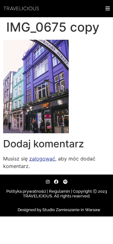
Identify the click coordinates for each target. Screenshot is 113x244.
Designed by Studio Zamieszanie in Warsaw (59, 209)
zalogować (42, 158)
